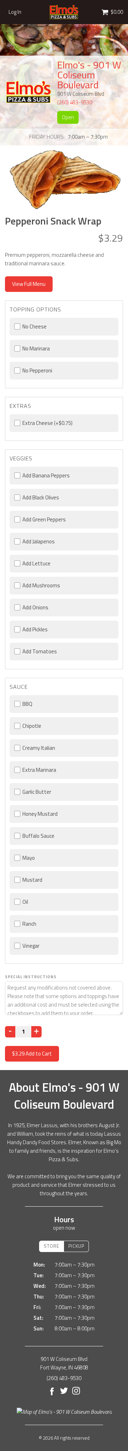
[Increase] (36, 1031)
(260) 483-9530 (74, 102)
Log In (15, 12)
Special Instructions (31, 977)
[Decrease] (10, 1031)
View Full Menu (29, 284)
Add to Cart (32, 1054)
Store (51, 1246)
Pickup (76, 1246)
